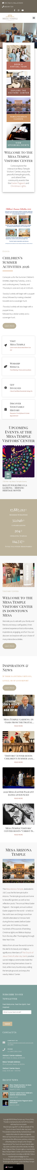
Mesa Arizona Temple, (14, 889)
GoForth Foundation (27, 1122)
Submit (7, 1024)
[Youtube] (22, 10)
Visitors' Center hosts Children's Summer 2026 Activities (21, 1094)
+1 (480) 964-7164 (15, 1051)
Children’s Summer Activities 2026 (16, 262)
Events (6, 251)
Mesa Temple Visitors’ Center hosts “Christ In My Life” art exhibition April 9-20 (18, 832)
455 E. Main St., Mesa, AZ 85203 (13, 3)
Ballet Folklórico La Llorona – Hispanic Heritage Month (15, 488)
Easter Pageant (18, 183)
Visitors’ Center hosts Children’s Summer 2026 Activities (18, 758)
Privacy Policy (29, 1119)
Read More (18, 726)
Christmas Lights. (18, 186)
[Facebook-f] (14, 10)
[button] (33, 18)
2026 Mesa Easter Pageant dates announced (18, 793)
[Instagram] (18, 10)
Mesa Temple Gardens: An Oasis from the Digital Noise (19, 722)
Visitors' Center (11, 591)
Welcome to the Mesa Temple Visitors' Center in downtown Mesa (18, 606)
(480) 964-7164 (8, 7)
